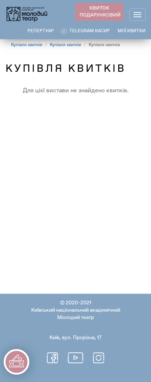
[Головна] (27, 13)
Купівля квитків (26, 45)
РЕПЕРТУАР (40, 31)
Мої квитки (132, 31)
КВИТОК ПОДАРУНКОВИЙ (100, 12)
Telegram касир (89, 31)
